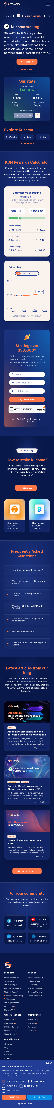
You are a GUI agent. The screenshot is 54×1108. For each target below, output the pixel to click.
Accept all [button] (14, 1097)
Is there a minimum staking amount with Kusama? (28, 619)
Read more (17, 1076)
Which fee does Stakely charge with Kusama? (29, 643)
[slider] (19, 218)
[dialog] (27, 1084)
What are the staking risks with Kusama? (26, 594)
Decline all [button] (39, 1097)
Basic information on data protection (28, 420)
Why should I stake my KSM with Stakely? (27, 607)
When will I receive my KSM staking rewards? (28, 582)
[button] (27, 1103)
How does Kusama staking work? (27, 570)
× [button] (51, 1063)
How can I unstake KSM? (23, 631)
